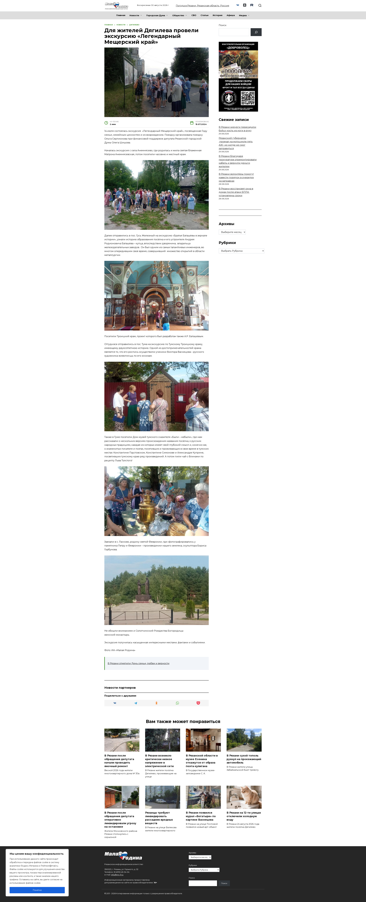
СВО (193, 15)
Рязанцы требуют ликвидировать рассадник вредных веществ (159, 818)
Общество (178, 15)
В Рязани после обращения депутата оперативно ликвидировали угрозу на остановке (120, 819)
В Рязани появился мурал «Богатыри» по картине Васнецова (201, 816)
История (217, 15)
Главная (120, 15)
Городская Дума (155, 15)
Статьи (204, 15)
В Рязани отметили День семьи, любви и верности (138, 663)
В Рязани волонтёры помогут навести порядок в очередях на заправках (236, 177)
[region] (37, 872)
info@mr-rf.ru (117, 875)
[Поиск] (256, 32)
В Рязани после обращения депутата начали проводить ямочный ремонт (119, 761)
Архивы (192, 853)
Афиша (231, 15)
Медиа (243, 15)
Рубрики (193, 865)
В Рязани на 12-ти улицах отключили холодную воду (244, 816)
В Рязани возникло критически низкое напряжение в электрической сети (159, 761)
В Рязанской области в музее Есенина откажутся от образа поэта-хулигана (202, 761)
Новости (134, 15)
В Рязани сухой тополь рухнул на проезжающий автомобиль (244, 759)
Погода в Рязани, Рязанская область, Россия (202, 5)
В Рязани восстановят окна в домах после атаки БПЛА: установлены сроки (236, 192)
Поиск (222, 25)
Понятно (37, 890)
